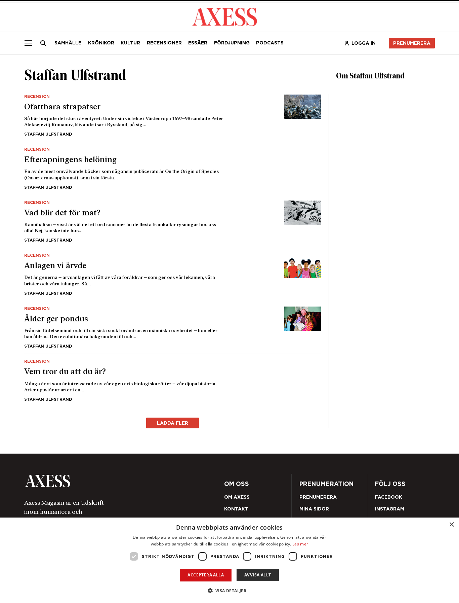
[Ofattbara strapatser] (172, 115)
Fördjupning (232, 42)
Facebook (388, 497)
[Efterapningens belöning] (172, 168)
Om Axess (237, 497)
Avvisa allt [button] (257, 575)
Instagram (389, 508)
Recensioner (164, 42)
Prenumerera (411, 43)
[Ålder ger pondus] (172, 327)
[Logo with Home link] (225, 16)
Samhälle (67, 42)
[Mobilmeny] (28, 43)
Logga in (363, 43)
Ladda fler (172, 423)
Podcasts (270, 42)
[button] (230, 591)
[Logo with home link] (105, 481)
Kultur (130, 42)
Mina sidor (314, 508)
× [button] (451, 524)
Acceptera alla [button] (205, 575)
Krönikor (101, 42)
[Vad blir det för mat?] (172, 221)
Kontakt (236, 508)
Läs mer (300, 544)
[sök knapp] (43, 43)
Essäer (197, 42)
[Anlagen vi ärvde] (172, 274)
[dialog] (229, 560)
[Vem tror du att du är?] (172, 380)
